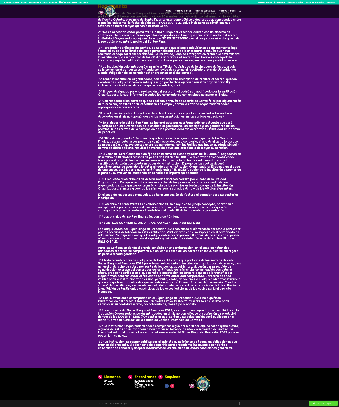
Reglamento (279, 2)
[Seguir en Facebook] (167, 386)
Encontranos (145, 376)
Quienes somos (265, 2)
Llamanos (112, 376)
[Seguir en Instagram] (172, 386)
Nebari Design (120, 403)
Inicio (168, 11)
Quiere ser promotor (314, 2)
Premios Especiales (205, 11)
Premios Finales (227, 11)
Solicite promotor (295, 2)
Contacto (330, 2)
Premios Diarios (183, 11)
